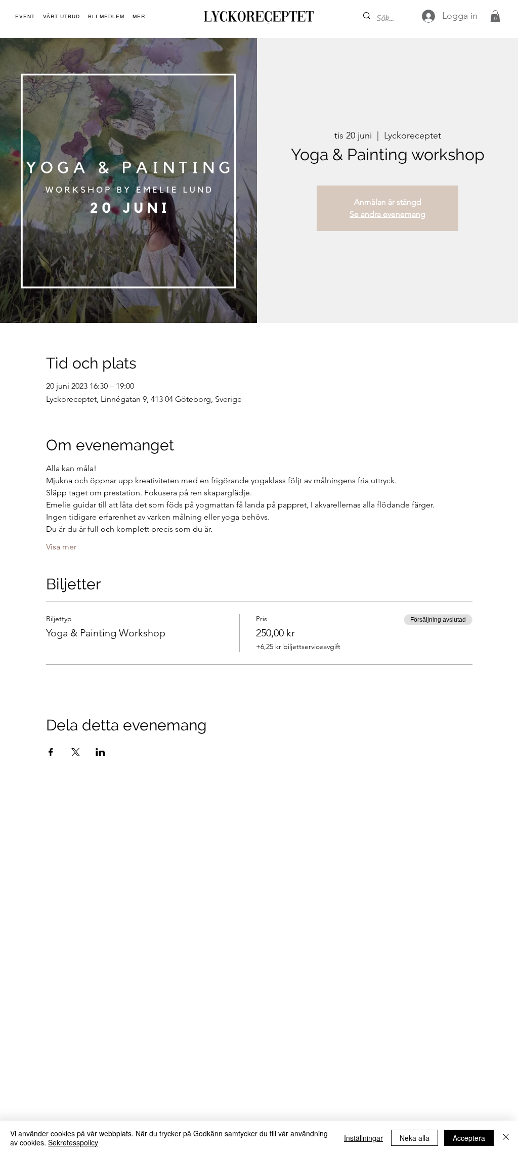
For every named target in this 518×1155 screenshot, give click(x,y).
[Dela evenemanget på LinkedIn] (100, 752)
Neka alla (414, 1138)
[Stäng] (506, 1138)
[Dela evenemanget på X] (75, 752)
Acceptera (469, 1138)
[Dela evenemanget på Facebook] (51, 752)
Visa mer (61, 546)
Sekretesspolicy (73, 1142)
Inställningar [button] (363, 1138)
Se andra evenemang (387, 214)
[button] (138, 17)
